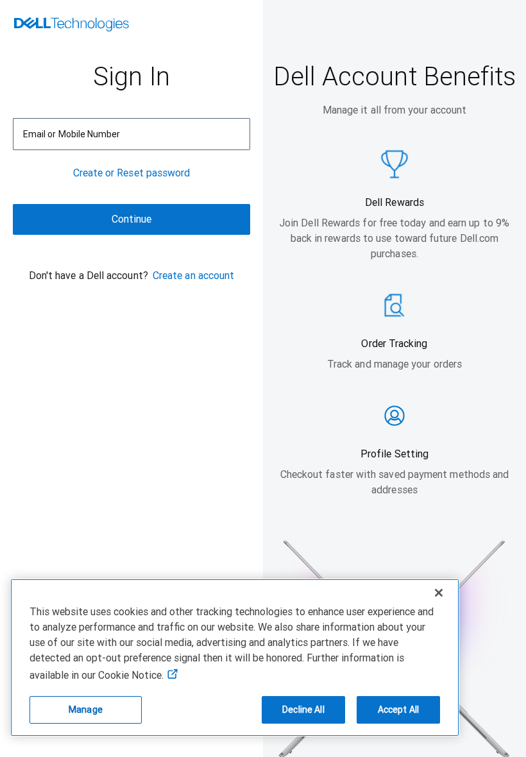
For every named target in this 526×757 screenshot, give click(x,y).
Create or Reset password (132, 173)
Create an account (193, 275)
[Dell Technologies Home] (71, 25)
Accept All (398, 709)
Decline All (303, 709)
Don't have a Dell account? (88, 275)
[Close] (439, 593)
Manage (86, 709)
